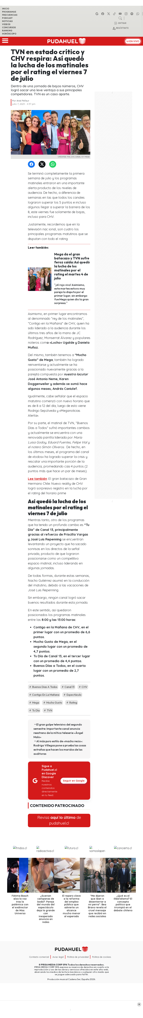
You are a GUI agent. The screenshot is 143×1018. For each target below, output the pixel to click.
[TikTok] (115, 13)
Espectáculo (73, 694)
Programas (9, 11)
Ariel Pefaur (23, 100)
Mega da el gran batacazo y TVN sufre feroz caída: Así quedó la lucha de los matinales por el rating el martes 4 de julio (72, 266)
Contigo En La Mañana (45, 694)
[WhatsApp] (53, 164)
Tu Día (36, 710)
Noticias (7, 21)
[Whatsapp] (138, 13)
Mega (35, 702)
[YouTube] (121, 13)
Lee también (37, 479)
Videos (6, 24)
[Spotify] (132, 13)
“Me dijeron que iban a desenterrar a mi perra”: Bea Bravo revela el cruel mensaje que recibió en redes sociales (97, 906)
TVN (49, 710)
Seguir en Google (74, 780)
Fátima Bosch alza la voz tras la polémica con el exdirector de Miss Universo (20, 904)
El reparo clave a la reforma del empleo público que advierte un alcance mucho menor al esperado (71, 906)
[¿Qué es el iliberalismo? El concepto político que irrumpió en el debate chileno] (123, 875)
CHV (84, 687)
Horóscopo (9, 33)
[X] (109, 13)
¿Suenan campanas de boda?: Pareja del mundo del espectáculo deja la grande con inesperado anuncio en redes (46, 909)
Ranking (7, 30)
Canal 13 (69, 687)
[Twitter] (43, 164)
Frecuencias (9, 15)
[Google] (97, 13)
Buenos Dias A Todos (44, 687)
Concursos (9, 27)
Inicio (5, 8)
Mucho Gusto (54, 702)
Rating (73, 702)
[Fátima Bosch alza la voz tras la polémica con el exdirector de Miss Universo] (20, 875)
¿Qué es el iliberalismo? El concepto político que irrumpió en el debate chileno (123, 903)
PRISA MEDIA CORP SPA (54, 964)
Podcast (7, 18)
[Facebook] (103, 13)
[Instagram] (127, 13)
